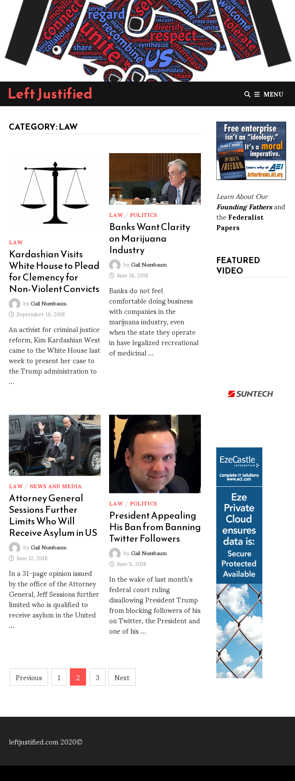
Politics (143, 214)
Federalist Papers (240, 221)
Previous (29, 677)
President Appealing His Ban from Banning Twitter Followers (155, 527)
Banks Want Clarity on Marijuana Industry (150, 238)
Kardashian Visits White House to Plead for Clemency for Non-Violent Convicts (54, 271)
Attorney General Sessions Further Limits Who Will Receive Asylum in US (53, 515)
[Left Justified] (147, 39)
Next (121, 677)
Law (16, 242)
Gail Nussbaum (48, 303)
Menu (273, 94)
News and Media (56, 486)
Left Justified (50, 93)
